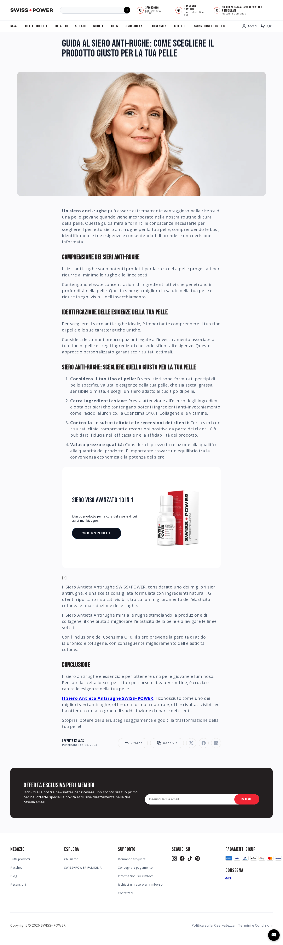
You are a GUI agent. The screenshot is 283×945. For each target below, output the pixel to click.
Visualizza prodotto (96, 533)
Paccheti (16, 867)
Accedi (252, 26)
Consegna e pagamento (135, 867)
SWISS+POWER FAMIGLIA (209, 26)
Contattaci (125, 893)
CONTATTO (180, 26)
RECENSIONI (159, 26)
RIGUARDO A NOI (135, 26)
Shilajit (81, 26)
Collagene (61, 26)
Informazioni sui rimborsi (136, 876)
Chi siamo (71, 859)
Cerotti (98, 26)
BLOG (114, 26)
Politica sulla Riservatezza (213, 925)
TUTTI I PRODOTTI (35, 26)
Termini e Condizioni (255, 925)
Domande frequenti (132, 859)
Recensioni (18, 884)
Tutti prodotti (20, 859)
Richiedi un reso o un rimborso (140, 884)
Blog (13, 876)
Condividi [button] (171, 743)
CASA (13, 26)
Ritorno (137, 743)
